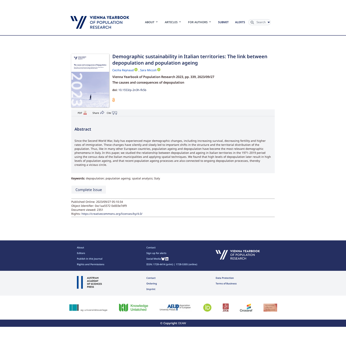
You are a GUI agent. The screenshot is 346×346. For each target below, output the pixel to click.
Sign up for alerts (156, 253)
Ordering (151, 283)
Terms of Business (226, 283)
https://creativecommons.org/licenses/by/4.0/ (111, 214)
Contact (151, 247)
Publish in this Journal (89, 258)
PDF (80, 113)
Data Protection (225, 278)
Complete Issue (88, 189)
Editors (81, 253)
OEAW (182, 323)
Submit (223, 22)
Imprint (150, 289)
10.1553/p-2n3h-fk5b (132, 90)
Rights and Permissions (90, 264)
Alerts (240, 22)
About (80, 247)
